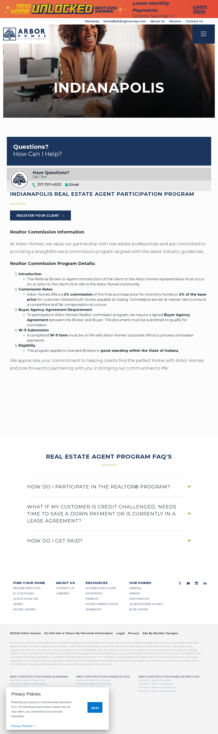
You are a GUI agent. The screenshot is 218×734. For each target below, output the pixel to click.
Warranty (92, 21)
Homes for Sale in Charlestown (157, 687)
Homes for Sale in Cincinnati (93, 680)
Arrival (135, 588)
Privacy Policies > (23, 726)
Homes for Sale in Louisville (155, 680)
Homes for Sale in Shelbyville (156, 683)
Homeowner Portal (102, 604)
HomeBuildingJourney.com (124, 21)
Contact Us (194, 21)
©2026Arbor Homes (25, 633)
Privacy (133, 633)
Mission (175, 21)
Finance (92, 598)
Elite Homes (138, 609)
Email (74, 185)
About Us (157, 21)
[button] (109, 487)
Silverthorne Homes (146, 604)
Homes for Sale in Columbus (27, 680)
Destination (139, 598)
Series (18, 604)
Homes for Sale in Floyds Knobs (157, 691)
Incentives (94, 593)
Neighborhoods (27, 588)
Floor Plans (23, 593)
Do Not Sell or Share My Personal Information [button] (78, 633)
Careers (62, 593)
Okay (95, 708)
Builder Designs (166, 633)
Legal (120, 633)
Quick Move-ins (26, 598)
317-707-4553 (49, 185)
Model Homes (24, 609)
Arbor (134, 593)
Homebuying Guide (101, 588)
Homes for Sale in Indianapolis (28, 683)
